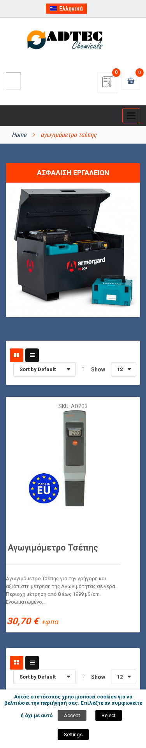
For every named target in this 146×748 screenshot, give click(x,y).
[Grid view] (16, 355)
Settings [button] (73, 734)
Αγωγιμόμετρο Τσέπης (53, 548)
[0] (107, 84)
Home (19, 135)
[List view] (32, 355)
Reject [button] (109, 715)
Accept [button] (72, 715)
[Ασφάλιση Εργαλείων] (73, 249)
